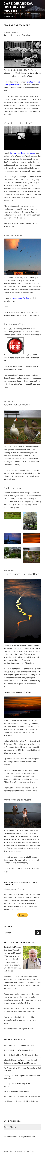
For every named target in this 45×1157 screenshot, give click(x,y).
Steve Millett (9, 1050)
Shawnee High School (20, 1091)
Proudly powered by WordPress (22, 1151)
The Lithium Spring (30, 1055)
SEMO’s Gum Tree (26, 1045)
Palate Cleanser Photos (16, 404)
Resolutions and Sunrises (17, 35)
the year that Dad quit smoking (22, 153)
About (6, 1151)
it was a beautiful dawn (20, 298)
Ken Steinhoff (9, 1045)
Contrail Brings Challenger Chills (21, 574)
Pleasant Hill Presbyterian (29, 1096)
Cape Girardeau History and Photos (19, 7)
